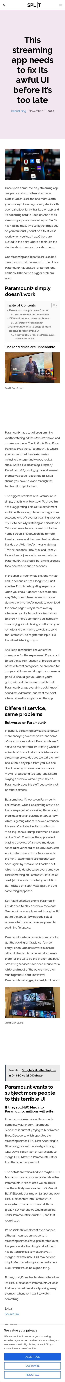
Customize (33, 1365)
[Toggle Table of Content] (52, 305)
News (13, 1324)
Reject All (32, 1375)
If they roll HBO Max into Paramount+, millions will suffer (35, 337)
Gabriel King (18, 111)
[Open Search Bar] (4, 5)
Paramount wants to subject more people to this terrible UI (30, 328)
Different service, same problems (29, 318)
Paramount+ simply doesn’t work (28, 310)
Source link (12, 1314)
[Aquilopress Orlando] (34, 5)
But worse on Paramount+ (29, 322)
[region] (32, 1353)
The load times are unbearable (32, 314)
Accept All (33, 1357)
